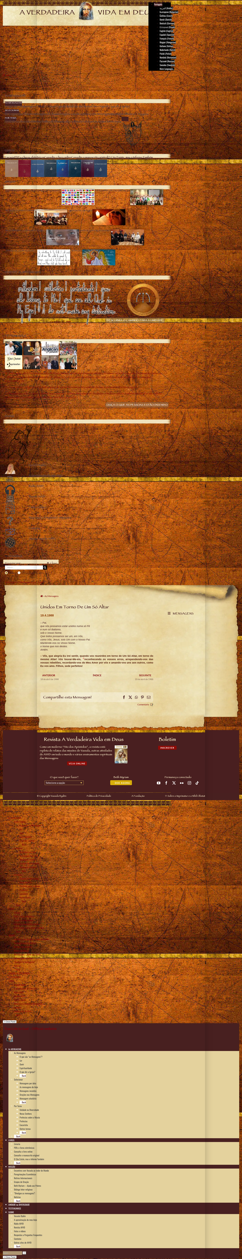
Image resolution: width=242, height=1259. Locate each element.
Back (23, 844)
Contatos (17, 1007)
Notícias (17, 965)
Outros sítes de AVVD (22, 1011)
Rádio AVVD (19, 992)
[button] (22, 1049)
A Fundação (138, 796)
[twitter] (174, 783)
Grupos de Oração (21, 950)
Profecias (23, 890)
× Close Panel (9, 1022)
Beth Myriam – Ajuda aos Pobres (27, 954)
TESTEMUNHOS (14, 977)
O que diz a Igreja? (27, 840)
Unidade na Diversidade (29, 878)
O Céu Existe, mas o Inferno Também (29, 928)
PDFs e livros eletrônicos (24, 916)
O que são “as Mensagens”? (31, 825)
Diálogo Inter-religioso (23, 958)
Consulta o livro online (23, 920)
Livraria (17, 912)
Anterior (48, 675)
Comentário (143, 704)
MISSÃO (11, 935)
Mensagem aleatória (28, 867)
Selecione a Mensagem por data (24, 582)
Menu (9, 76)
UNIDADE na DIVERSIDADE (19, 973)
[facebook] (166, 783)
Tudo (11, 572)
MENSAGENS (182, 614)
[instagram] (189, 783)
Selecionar (18, 848)
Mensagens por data (28, 852)
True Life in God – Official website (30, 1028)
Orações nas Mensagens (29, 863)
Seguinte (145, 675)
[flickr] (181, 783)
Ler (21, 829)
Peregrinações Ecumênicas (25, 943)
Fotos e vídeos (20, 1000)
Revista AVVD (19, 996)
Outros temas (25, 897)
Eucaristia (24, 893)
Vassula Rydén (20, 984)
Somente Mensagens (33, 572)
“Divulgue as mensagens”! (24, 962)
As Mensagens (20, 821)
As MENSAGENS (14, 818)
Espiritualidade (26, 836)
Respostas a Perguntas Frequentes (28, 1003)
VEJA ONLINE (77, 763)
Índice (97, 675)
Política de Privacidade (99, 796)
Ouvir (22, 833)
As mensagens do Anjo (29, 855)
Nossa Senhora (26, 882)
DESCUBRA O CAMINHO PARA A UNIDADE (135, 321)
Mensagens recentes (28, 859)
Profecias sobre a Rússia (30, 886)
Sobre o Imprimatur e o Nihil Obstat (186, 796)
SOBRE (11, 981)
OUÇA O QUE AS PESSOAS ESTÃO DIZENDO (137, 405)
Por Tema (18, 874)
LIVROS (11, 909)
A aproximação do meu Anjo (25, 988)
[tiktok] (197, 783)
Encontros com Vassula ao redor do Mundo (31, 939)
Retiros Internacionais (23, 946)
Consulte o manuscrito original (26, 924)
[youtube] (158, 783)
